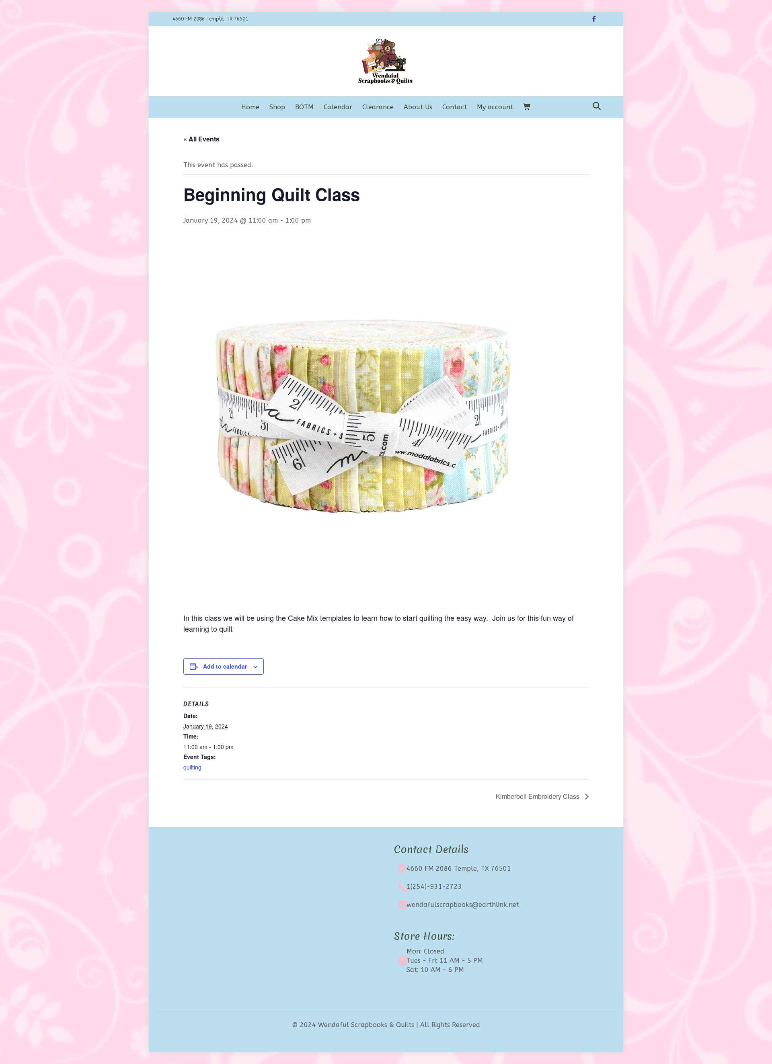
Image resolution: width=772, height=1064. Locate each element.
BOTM (304, 107)
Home (250, 107)
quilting (192, 767)
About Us (418, 107)
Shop (277, 107)
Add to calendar (225, 666)
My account (495, 107)
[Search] (594, 106)
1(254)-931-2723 (434, 886)
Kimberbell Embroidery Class (538, 796)
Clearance (378, 107)
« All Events (201, 138)
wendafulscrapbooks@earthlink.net (463, 904)
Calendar (338, 107)
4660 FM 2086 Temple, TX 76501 (459, 868)
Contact (454, 107)
